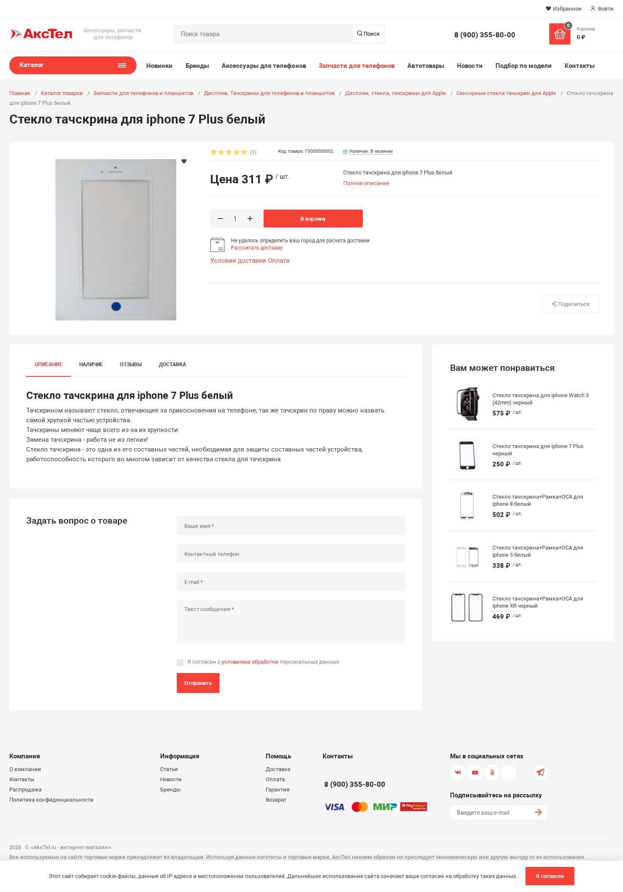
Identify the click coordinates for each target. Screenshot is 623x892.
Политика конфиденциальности (51, 800)
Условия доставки (238, 260)
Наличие (91, 364)
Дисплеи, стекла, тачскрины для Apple (395, 93)
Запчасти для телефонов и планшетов (143, 93)
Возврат (276, 800)
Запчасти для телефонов (357, 66)
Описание (48, 364)
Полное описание (366, 183)
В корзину (313, 219)
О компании (25, 769)
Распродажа (25, 789)
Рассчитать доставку (257, 248)
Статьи (169, 769)
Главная (19, 93)
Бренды (197, 66)
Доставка (172, 364)
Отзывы (131, 364)
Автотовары (425, 66)
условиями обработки (250, 662)
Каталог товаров (62, 93)
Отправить (198, 683)
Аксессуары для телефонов (264, 66)
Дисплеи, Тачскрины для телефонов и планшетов (269, 93)
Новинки (159, 66)
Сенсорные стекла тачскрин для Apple (506, 93)
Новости (470, 66)
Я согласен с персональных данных (263, 662)
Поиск (371, 34)
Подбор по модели (523, 66)
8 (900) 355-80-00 (484, 35)
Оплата (278, 260)
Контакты (580, 66)
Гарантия (277, 789)
